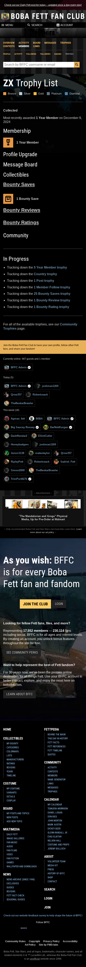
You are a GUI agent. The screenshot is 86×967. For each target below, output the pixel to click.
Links (36, 46)
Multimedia (11, 829)
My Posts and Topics (18, 813)
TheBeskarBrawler (22, 403)
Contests (9, 46)
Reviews (11, 767)
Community (52, 762)
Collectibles (13, 738)
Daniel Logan (55, 812)
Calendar (51, 799)
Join (47, 907)
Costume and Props (58, 844)
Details (11, 796)
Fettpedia (51, 729)
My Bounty (12, 743)
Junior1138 (17, 453)
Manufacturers (15, 759)
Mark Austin (54, 824)
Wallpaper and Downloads (22, 866)
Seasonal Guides (16, 899)
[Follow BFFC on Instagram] (30, 930)
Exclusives (13, 883)
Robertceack (40, 394)
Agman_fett (18, 418)
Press (51, 869)
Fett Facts (53, 742)
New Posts (12, 817)
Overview (9, 42)
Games (10, 862)
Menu (9, 25)
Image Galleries (15, 838)
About (49, 856)
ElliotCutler (45, 435)
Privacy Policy (51, 941)
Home (7, 729)
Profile (6, 54)
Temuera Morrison (58, 808)
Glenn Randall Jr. (58, 832)
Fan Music (12, 842)
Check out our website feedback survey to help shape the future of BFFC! (43, 915)
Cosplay (11, 800)
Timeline (11, 775)
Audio (10, 846)
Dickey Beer (54, 828)
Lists (9, 755)
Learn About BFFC (19, 694)
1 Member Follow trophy (52, 287)
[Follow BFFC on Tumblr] (43, 930)
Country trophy (45, 274)
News (7, 874)
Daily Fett (12, 834)
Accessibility (70, 941)
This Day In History (58, 738)
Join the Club (35, 604)
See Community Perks (22, 652)
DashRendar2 (19, 435)
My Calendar (55, 804)
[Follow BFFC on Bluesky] (62, 930)
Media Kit (53, 865)
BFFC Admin (19, 367)
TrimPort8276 (19, 478)
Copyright (34, 941)
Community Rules (15, 941)
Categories (13, 747)
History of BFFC (56, 873)
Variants (11, 792)
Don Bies (52, 816)
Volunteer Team (56, 861)
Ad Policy (30, 944)
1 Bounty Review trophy (52, 300)
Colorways (13, 751)
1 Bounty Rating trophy (51, 307)
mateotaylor (42, 453)
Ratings (11, 763)
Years (10, 771)
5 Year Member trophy (50, 267)
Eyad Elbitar (54, 836)
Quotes (51, 754)
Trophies (65, 42)
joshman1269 (50, 385)
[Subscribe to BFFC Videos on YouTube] (49, 930)
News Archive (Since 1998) (21, 879)
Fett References (56, 746)
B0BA (39, 418)
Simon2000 (18, 470)
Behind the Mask (57, 734)
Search (36, 25)
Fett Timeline (55, 750)
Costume (9, 783)
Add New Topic (14, 821)
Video (10, 854)
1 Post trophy (44, 280)
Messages (50, 42)
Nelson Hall (54, 840)
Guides (10, 887)
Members (24, 46)
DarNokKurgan (59, 427)
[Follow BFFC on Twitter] (36, 930)
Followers (45, 54)
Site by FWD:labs (48, 944)
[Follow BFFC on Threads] (56, 930)
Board (36, 42)
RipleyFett (17, 461)
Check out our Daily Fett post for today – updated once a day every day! (43, 5)
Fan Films (12, 850)
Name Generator (56, 779)
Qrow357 (16, 394)
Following (31, 54)
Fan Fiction (13, 858)
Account (66, 25)
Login (59, 604)
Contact (52, 881)
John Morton (55, 820)
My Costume (13, 788)
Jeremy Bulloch (56, 848)
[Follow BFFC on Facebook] (24, 930)
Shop (50, 877)
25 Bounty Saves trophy (52, 293)
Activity (24, 42)
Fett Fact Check (15, 895)
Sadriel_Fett (67, 461)
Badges (57, 54)
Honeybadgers (20, 444)
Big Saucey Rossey (23, 427)
